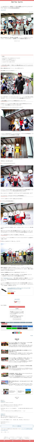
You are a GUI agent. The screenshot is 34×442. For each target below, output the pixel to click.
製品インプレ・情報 (7, 438)
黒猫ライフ (21, 438)
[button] (22, 328)
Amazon (9, 293)
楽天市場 (12, 293)
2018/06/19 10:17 (3, 401)
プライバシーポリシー (21, 439)
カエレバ (11, 290)
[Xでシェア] (6, 326)
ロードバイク (3, 322)
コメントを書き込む (17, 426)
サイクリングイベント (16, 322)
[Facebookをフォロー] (15, 319)
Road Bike (11, 322)
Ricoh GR (7, 322)
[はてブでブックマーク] (27, 326)
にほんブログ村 (17, 299)
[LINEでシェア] (12, 328)
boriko (17, 308)
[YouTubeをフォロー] (17, 319)
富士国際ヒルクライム (29, 322)
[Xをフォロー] (13, 319)
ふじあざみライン (23, 322)
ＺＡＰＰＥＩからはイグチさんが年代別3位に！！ (9, 60)
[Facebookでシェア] (17, 326)
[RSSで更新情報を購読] (20, 319)
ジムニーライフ (15, 438)
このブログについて (13, 439)
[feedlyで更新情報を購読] (19, 319)
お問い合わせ (27, 438)
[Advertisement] (17, 48)
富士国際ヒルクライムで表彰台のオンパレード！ (9, 59)
